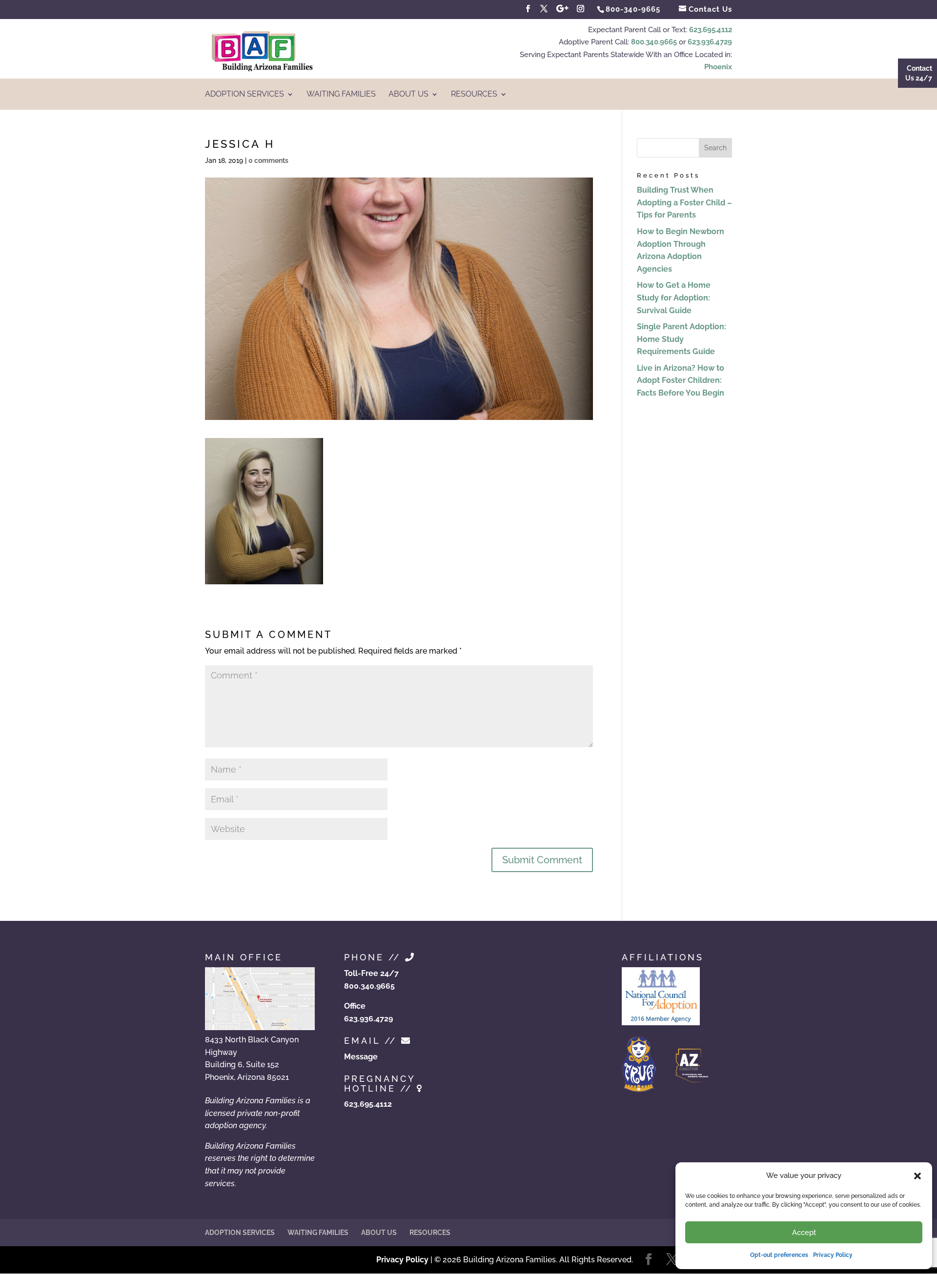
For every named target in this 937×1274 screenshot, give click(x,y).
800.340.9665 (654, 42)
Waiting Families (341, 95)
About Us (408, 95)
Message (361, 1056)
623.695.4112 (710, 29)
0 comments (268, 160)
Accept (804, 1232)
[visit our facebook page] (528, 9)
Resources (474, 95)
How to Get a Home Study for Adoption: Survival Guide (674, 297)
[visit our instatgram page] (581, 9)
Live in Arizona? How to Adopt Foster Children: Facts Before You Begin (680, 380)
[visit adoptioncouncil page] (661, 1022)
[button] (917, 1176)
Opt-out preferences (779, 1255)
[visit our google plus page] (562, 9)
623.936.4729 (710, 42)
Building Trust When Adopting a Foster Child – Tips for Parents (684, 202)
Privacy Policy (833, 1255)
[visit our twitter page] (544, 9)
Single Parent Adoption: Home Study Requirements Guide (681, 339)
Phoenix (718, 66)
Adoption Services (244, 95)
